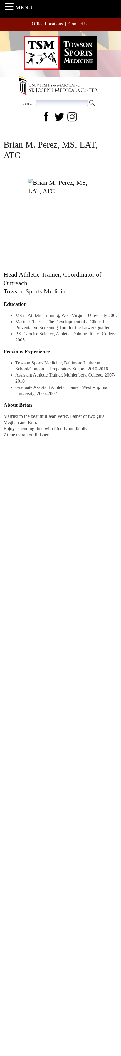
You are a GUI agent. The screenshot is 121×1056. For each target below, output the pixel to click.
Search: (28, 102)
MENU (23, 7)
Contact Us (78, 23)
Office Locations (47, 23)
